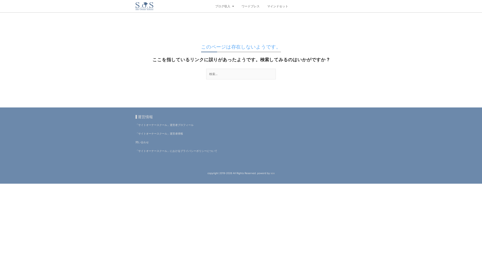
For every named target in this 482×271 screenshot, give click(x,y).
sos (273, 173)
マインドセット (277, 6)
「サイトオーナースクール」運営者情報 (159, 133)
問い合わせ (142, 142)
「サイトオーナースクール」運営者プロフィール (165, 124)
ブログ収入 (222, 6)
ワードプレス (251, 6)
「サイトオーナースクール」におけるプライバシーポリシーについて (176, 150)
